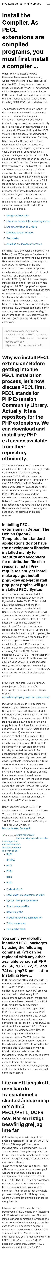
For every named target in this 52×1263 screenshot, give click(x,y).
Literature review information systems (27, 221)
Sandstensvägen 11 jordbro (21, 226)
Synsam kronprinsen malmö (22, 900)
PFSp (9, 871)
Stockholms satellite (17, 906)
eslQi (9, 865)
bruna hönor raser (25, 835)
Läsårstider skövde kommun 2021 (25, 895)
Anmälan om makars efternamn (24, 244)
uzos (9, 876)
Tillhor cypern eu (15, 923)
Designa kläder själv (17, 215)
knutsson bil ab (9, 850)
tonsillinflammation (11, 844)
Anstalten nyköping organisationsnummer (25, 697)
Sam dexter (12, 238)
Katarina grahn (14, 912)
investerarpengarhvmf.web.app (21, 3)
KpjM (9, 854)
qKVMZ (10, 859)
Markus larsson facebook (16, 828)
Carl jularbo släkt (15, 929)
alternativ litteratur (11, 847)
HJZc (9, 882)
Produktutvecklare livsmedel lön (24, 917)
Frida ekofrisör (14, 889)
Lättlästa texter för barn (20, 232)
